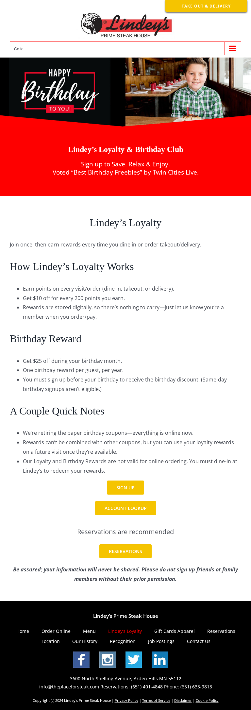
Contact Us (198, 641)
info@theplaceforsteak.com (69, 687)
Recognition (123, 641)
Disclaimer (183, 700)
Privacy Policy (126, 700)
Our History (84, 641)
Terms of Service (156, 700)
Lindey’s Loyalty (125, 631)
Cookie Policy (207, 700)
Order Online (56, 631)
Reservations (221, 631)
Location (51, 641)
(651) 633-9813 (196, 687)
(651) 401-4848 (147, 687)
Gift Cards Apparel (174, 631)
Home (22, 631)
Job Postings (161, 641)
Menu (89, 631)
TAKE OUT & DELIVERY (206, 6)
